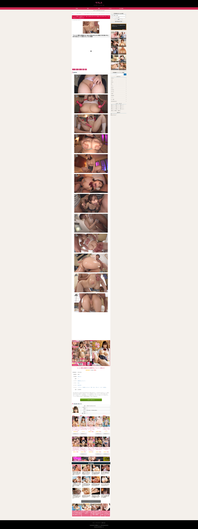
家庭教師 (112, 95)
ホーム (94, 522)
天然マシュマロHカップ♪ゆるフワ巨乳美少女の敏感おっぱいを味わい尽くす (96, 473)
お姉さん (112, 78)
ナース (112, 97)
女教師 (112, 93)
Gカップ (122, 105)
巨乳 (88, 8)
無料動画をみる (75, 433)
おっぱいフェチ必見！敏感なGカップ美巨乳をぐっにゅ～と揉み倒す (105, 496)
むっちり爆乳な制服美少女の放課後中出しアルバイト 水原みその (91, 368)
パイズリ (110, 8)
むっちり (74, 69)
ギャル (112, 85)
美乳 (113, 110)
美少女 (112, 87)
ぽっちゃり (88, 387)
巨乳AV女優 (79, 13)
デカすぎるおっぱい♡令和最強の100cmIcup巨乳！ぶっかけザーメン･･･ (86, 496)
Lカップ (118, 108)
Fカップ (118, 105)
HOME (77, 8)
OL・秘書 (112, 99)
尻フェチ (97, 387)
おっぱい (122, 108)
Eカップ (113, 105)
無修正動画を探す (114, 101)
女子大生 (112, 91)
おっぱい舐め (121, 8)
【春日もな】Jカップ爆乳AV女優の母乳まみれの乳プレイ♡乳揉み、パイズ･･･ (96, 496)
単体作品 (104, 387)
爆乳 (99, 8)
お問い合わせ (114, 115)
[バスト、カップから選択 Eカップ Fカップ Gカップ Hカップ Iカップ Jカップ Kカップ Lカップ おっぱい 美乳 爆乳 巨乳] (118, 17)
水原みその (79, 376)
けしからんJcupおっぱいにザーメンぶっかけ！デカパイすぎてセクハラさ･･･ (105, 484)
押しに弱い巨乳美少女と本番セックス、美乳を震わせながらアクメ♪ (105, 473)
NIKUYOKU (79, 385)
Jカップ (80, 69)
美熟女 (112, 82)
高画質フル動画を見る (91, 399)
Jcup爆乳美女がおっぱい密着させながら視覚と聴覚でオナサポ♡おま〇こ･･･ (96, 484)
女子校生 (112, 89)
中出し (77, 69)
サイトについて (114, 113)
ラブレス (74, 13)
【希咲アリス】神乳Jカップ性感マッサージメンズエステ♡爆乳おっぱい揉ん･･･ (86, 473)
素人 (112, 83)
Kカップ (113, 108)
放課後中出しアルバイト (82, 380)
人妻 (112, 80)
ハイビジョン (80, 387)
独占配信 (84, 387)
